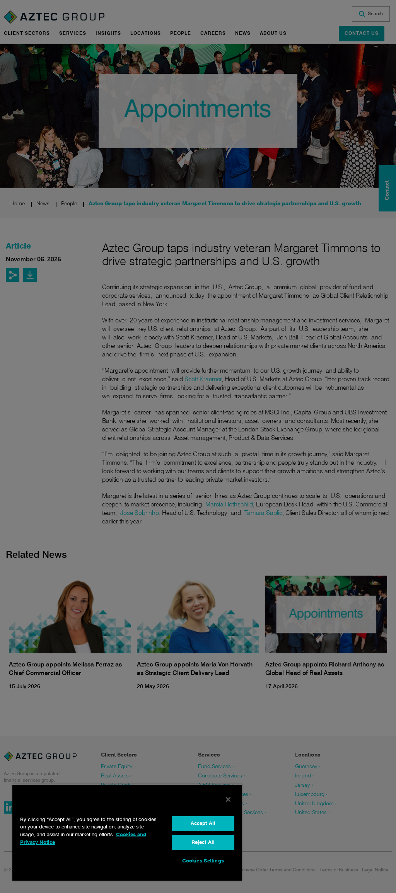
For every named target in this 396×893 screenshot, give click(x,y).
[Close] (228, 799)
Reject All (203, 842)
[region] (127, 832)
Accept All (203, 823)
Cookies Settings (203, 861)
